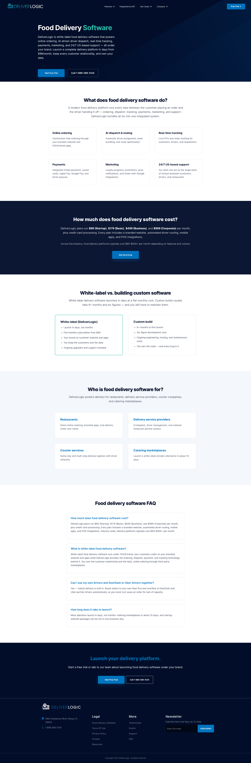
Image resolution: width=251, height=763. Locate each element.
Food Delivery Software (103, 723)
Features (108, 6)
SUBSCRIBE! (205, 729)
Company (161, 6)
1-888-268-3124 (53, 727)
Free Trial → (236, 6)
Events (132, 728)
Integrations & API (127, 6)
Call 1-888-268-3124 (82, 73)
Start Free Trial (51, 73)
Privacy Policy (99, 733)
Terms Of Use (98, 728)
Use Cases (144, 6)
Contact (96, 739)
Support (133, 733)
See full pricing (125, 255)
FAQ (131, 739)
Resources (97, 744)
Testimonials (135, 723)
